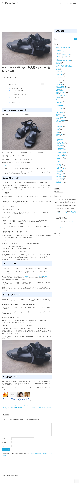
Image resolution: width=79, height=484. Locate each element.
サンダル (58, 69)
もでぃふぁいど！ (11, 2)
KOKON (59, 159)
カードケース (60, 126)
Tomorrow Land (60, 112)
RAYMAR (59, 164)
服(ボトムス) (59, 110)
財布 (58, 132)
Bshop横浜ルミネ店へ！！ (17, 90)
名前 (3, 438)
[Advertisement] (39, 16)
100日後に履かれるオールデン (63, 47)
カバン (57, 68)
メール (4, 442)
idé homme (59, 84)
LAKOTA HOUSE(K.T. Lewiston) (63, 54)
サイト (3, 446)
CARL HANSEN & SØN (62, 95)
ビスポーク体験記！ (60, 86)
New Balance (59, 57)
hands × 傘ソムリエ (60, 51)
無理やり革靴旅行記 (60, 117)
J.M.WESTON (60, 154)
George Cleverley (61, 151)
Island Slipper (60, 74)
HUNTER (58, 53)
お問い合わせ (73, 3)
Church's (59, 140)
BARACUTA (59, 101)
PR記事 (57, 59)
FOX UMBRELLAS (60, 50)
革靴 (57, 135)
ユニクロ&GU (60, 108)
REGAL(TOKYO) (60, 165)
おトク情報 (58, 62)
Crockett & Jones (61, 142)
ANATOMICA (60, 139)
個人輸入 (58, 89)
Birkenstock (59, 71)
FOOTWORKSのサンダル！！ (18, 88)
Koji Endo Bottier (61, 158)
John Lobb (59, 157)
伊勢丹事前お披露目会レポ (62, 87)
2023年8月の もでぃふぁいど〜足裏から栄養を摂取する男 (15, 405)
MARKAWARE (60, 105)
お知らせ (58, 63)
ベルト (58, 129)
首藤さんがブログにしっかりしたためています (36, 276)
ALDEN (58, 137)
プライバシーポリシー (59, 227)
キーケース (59, 128)
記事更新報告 (59, 121)
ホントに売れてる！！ (16, 99)
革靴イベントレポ (60, 178)
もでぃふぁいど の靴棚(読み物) (63, 65)
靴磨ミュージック (60, 182)
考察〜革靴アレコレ (60, 120)
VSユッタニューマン (16, 97)
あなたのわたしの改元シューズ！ (63, 60)
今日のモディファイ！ (16, 102)
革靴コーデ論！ (59, 179)
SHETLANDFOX (60, 173)
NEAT (58, 106)
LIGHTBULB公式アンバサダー (62, 56)
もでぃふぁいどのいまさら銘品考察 (64, 66)
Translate (64, 235)
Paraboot (59, 162)
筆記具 (57, 118)
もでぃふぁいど (10, 74)
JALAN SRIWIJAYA (61, 155)
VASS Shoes (60, 174)
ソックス (58, 82)
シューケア (58, 80)
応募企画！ (58, 97)
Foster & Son (60, 148)
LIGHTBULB (59, 161)
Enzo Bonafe (60, 145)
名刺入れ (59, 131)
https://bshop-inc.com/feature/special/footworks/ (14, 165)
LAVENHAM (60, 103)
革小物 (57, 123)
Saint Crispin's (60, 170)
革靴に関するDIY (60, 176)
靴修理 (57, 181)
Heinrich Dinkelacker (61, 152)
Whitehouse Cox (60, 125)
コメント (4, 422)
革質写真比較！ (59, 134)
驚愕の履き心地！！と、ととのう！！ (20, 94)
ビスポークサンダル (61, 78)
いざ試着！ (15, 92)
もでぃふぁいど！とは (63, 3)
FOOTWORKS (17, 74)
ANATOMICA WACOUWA (61, 48)
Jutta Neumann (60, 76)
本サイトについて (60, 115)
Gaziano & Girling (61, 149)
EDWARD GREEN (61, 143)
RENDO (59, 167)
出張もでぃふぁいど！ (61, 92)
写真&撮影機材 (59, 90)
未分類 (57, 114)
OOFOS (59, 77)
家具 (57, 93)
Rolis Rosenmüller (61, 168)
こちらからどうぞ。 (69, 221)
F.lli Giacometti (60, 146)
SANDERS (59, 171)
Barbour (59, 102)
